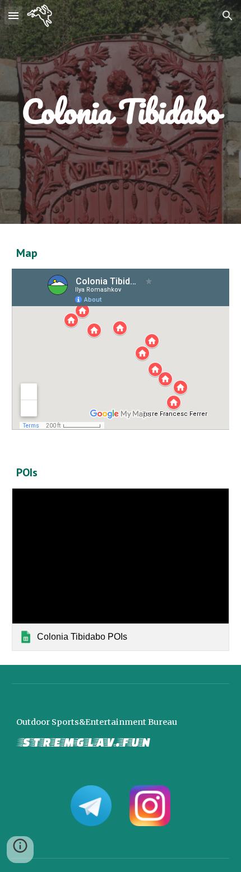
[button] (13, 15)
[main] (121, 112)
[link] (121, 569)
